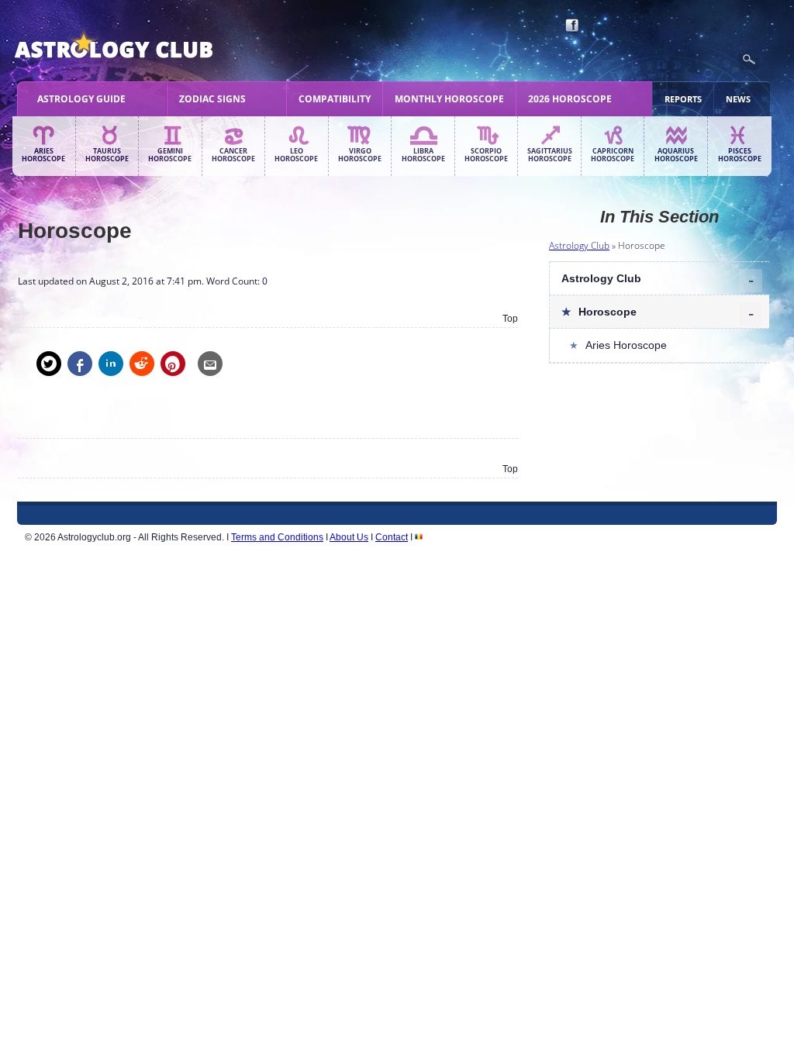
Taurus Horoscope (107, 155)
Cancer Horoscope (233, 155)
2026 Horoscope (570, 98)
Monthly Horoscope (449, 98)
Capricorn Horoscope (612, 155)
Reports (683, 99)
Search (749, 59)
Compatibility (335, 98)
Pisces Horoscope (739, 155)
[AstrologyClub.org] (150, 46)
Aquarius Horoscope (676, 155)
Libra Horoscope (423, 155)
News (738, 99)
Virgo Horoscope (359, 155)
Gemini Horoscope (170, 155)
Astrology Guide (81, 98)
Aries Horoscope (43, 155)
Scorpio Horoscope (486, 155)
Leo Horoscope (296, 155)
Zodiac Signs (212, 98)
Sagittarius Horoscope (549, 155)
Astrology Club (579, 245)
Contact (391, 537)
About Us (349, 537)
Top (510, 318)
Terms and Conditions (277, 537)
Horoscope (607, 311)
